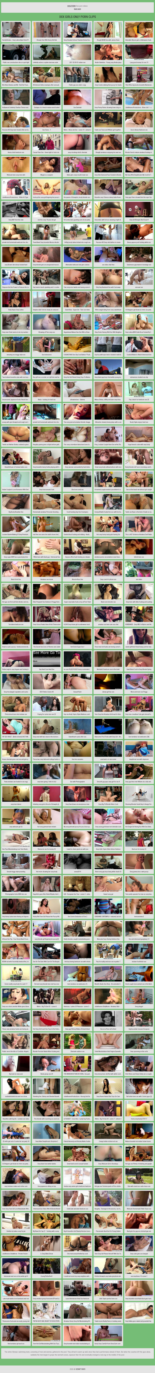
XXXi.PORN (71, 6)
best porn (77, 9)
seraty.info (80, 1369)
